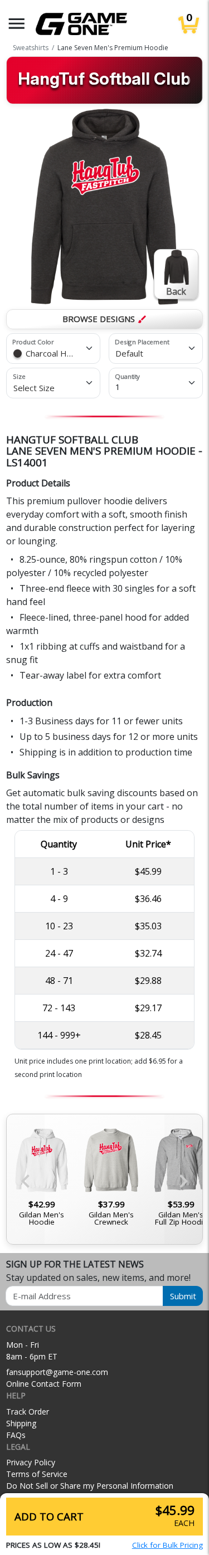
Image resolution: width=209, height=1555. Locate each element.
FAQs (16, 1435)
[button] (16, 23)
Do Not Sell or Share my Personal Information (89, 1485)
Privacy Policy (30, 1462)
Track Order (27, 1411)
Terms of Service (36, 1474)
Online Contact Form (43, 1383)
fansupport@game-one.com (57, 1372)
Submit (183, 1295)
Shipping (21, 1423)
